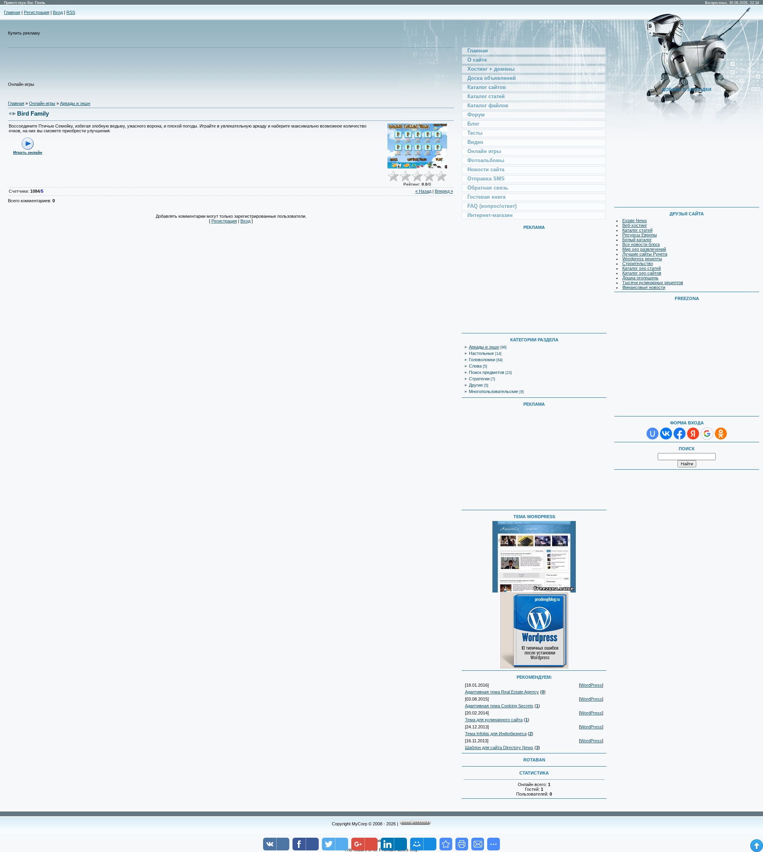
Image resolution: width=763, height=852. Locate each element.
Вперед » (444, 191)
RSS (70, 12)
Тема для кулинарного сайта (494, 719)
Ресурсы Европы (639, 234)
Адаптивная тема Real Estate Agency (502, 691)
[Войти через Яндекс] (693, 434)
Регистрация (36, 12)
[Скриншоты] (417, 146)
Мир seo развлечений (644, 249)
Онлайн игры (42, 103)
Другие (476, 385)
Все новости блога (641, 244)
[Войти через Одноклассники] (721, 434)
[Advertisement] (180, 68)
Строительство (637, 263)
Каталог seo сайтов (641, 273)
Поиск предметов (486, 372)
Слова (475, 366)
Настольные (481, 353)
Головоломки (482, 359)
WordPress (591, 685)
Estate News (634, 220)
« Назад (423, 191)
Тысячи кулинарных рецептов (652, 282)
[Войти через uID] (652, 434)
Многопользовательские (493, 391)
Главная (12, 12)
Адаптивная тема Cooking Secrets (499, 705)
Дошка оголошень (640, 277)
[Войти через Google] (707, 433)
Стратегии (479, 378)
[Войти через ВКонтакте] (666, 434)
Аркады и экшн (75, 103)
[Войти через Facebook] (680, 434)
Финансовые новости (643, 287)
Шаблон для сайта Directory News (499, 747)
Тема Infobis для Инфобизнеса (496, 733)
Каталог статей (637, 230)
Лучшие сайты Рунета (644, 254)
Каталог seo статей (641, 268)
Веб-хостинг (634, 225)
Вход (58, 12)
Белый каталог (637, 239)
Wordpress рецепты (642, 258)
